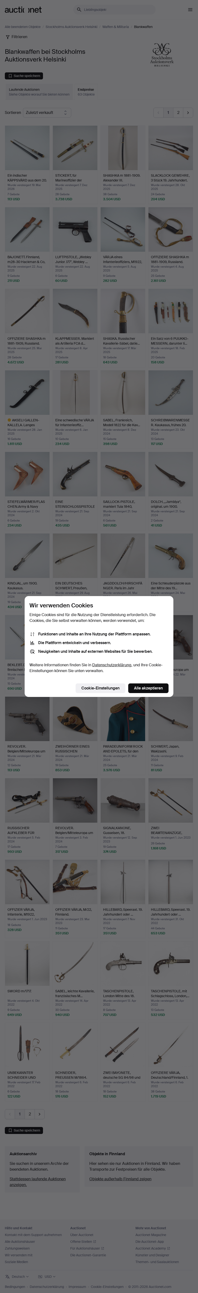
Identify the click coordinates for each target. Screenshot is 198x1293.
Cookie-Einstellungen (100, 688)
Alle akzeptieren (148, 688)
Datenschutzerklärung (111, 664)
